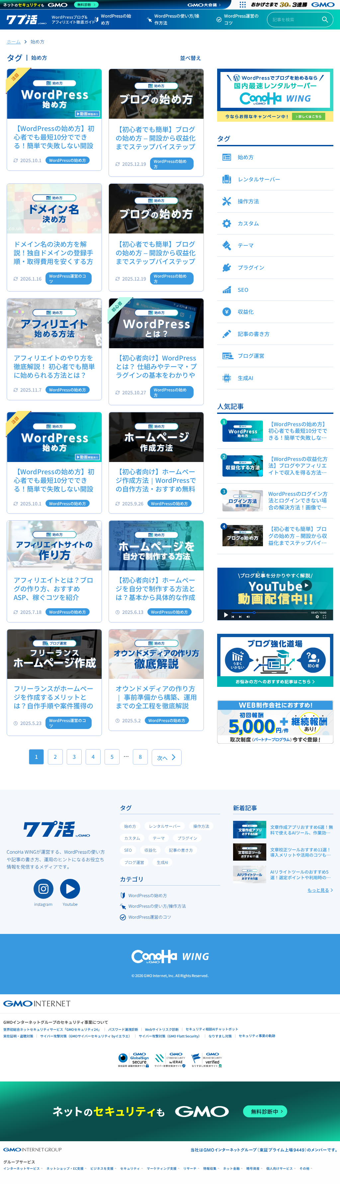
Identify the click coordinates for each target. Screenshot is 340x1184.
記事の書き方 (181, 850)
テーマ (159, 838)
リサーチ (190, 1168)
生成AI (162, 862)
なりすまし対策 (220, 1035)
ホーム (14, 41)
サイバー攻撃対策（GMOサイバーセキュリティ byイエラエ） (86, 1035)
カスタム (132, 838)
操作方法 (201, 826)
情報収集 (209, 1168)
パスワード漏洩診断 (123, 1029)
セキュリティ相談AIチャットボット (212, 1028)
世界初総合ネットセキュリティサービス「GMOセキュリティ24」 (52, 1029)
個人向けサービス (279, 1168)
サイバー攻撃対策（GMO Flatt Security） (170, 1035)
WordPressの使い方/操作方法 (176, 19)
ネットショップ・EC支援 (65, 1168)
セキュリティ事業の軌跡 (257, 1035)
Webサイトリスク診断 (162, 1029)
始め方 (130, 826)
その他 (304, 1168)
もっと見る (318, 890)
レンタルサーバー (165, 826)
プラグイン (187, 838)
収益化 (150, 850)
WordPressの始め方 (116, 19)
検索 (325, 19)
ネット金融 (231, 1168)
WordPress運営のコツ (241, 19)
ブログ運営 (134, 862)
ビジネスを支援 (102, 1168)
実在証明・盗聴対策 (18, 1035)
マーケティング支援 (162, 1168)
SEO (128, 850)
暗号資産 (253, 1168)
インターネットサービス (21, 1168)
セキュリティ (130, 1168)
